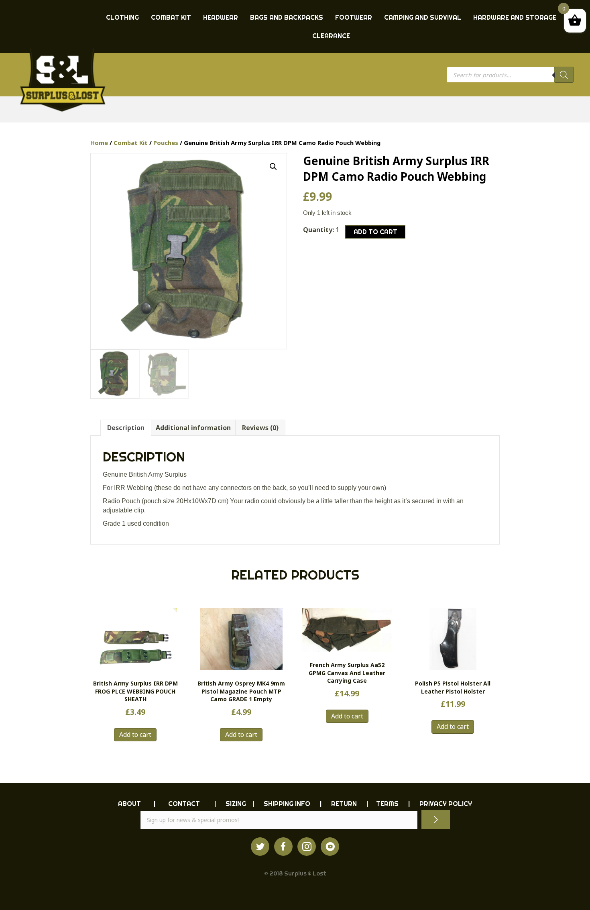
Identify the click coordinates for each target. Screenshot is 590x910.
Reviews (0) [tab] (260, 427)
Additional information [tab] (193, 427)
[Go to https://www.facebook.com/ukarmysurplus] (283, 846)
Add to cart (375, 232)
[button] (273, 166)
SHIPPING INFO (287, 804)
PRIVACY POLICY (445, 804)
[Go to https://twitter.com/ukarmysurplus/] (260, 846)
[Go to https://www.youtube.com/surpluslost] (330, 846)
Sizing (236, 804)
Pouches (165, 143)
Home (99, 143)
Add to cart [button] (135, 734)
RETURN (344, 804)
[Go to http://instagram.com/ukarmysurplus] (306, 846)
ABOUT (129, 804)
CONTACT (184, 804)
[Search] (564, 75)
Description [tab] (125, 427)
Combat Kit (131, 143)
